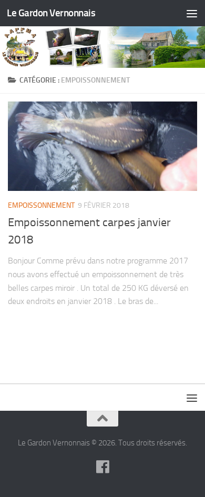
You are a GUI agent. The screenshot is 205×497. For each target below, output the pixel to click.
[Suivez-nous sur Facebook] (102, 467)
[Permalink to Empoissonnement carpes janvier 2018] (102, 146)
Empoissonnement (41, 205)
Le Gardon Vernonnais (51, 13)
